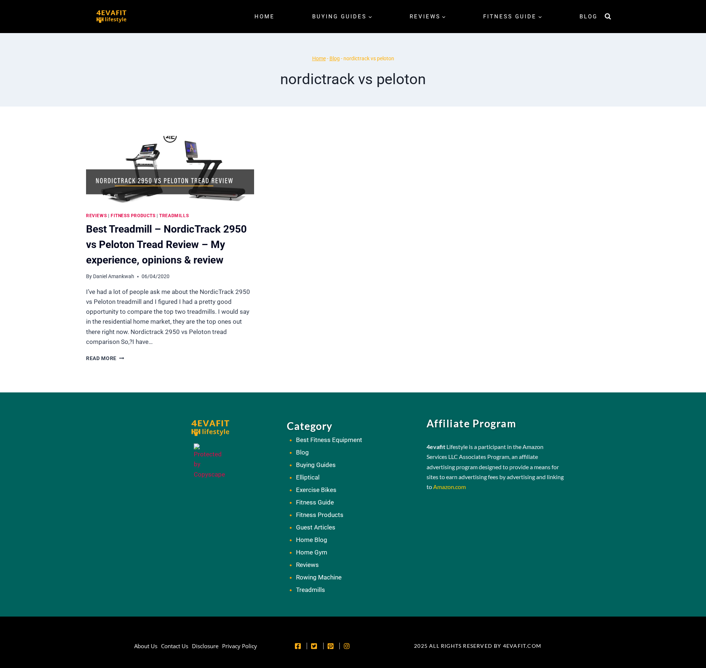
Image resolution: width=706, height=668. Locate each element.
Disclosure (205, 646)
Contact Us (174, 646)
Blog (589, 16)
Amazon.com (449, 486)
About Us (145, 646)
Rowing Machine (319, 577)
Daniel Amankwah (113, 276)
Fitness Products (133, 215)
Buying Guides (316, 464)
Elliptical (308, 477)
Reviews (96, 215)
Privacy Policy (239, 646)
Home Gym (311, 552)
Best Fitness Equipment (329, 439)
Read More (105, 358)
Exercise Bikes (316, 489)
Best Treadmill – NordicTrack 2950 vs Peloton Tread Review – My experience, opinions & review (166, 244)
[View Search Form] (608, 16)
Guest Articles (315, 527)
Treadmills (174, 215)
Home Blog (311, 539)
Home (264, 16)
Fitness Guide (315, 502)
